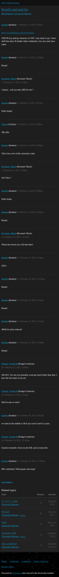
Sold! (4, 522)
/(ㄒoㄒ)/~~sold (9, 501)
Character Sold (8, 533)
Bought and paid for (14, 9)
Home (4, 561)
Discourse (16, 573)
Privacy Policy (8, 567)
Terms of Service (41, 561)
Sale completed (9, 543)
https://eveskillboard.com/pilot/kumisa (17, 33)
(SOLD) (5, 511)
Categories (14, 561)
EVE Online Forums (10, 3)
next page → (7, 482)
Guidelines (26, 561)
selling (23, 515)
